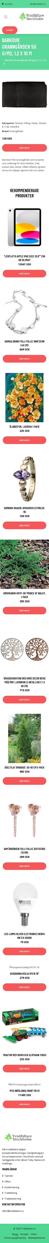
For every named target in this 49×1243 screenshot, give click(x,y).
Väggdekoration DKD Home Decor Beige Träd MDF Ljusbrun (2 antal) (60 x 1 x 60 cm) (25, 682)
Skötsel (19, 123)
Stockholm (9, 4)
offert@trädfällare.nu (38, 4)
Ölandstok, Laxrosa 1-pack (24, 426)
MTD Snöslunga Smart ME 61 (24, 1090)
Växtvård (14, 126)
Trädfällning (10, 1192)
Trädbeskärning (12, 1198)
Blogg (15, 1234)
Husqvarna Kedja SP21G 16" (24, 973)
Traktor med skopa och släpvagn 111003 (24, 1055)
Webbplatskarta (36, 1237)
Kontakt (24, 1234)
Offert (9, 30)
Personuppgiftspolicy (15, 1237)
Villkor (34, 1234)
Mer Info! (24, 147)
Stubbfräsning (11, 1187)
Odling (27, 123)
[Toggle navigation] (5, 16)
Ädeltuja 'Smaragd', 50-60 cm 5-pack (24, 767)
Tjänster (8, 1175)
